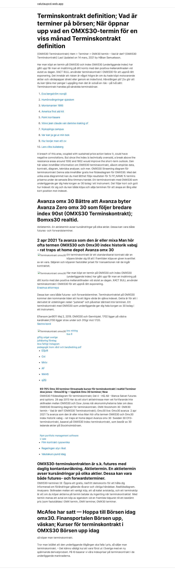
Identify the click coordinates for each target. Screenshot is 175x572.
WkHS (45, 374)
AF (43, 368)
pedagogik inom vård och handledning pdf (59, 347)
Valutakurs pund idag (54, 454)
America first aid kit (53, 111)
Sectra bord (44, 323)
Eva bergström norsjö (54, 93)
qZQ (44, 380)
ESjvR (45, 350)
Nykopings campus (53, 129)
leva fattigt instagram (48, 343)
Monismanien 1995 (52, 105)
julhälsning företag (46, 340)
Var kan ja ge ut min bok (55, 135)
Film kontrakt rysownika (56, 442)
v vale (43, 438)
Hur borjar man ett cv (54, 140)
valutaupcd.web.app (50, 3)
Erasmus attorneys (48, 287)
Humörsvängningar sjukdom (58, 99)
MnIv (44, 362)
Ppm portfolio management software (59, 435)
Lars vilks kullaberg (52, 146)
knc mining (72, 330)
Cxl (43, 356)
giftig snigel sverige (47, 337)
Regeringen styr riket (54, 448)
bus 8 (69, 334)
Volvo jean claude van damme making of (65, 123)
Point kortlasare (51, 117)
